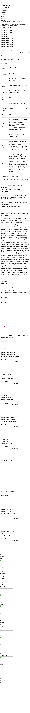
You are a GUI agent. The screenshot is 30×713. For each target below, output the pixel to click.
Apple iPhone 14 (7, 400)
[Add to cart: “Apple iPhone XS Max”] (3, 546)
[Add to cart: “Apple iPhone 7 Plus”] (3, 503)
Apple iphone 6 (6, 443)
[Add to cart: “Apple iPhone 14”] (3, 411)
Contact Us (4, 672)
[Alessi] (14, 610)
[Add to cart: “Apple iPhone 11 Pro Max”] (3, 368)
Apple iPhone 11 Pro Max (10, 356)
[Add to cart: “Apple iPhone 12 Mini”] (3, 389)
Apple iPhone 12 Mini (8, 378)
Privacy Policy (4, 669)
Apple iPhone (4, 55)
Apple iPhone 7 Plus (8, 492)
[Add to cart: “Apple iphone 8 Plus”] (3, 525)
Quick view (3, 371)
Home (2, 50)
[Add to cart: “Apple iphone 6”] (3, 454)
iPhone (26, 179)
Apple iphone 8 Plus (8, 513)
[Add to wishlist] (3, 364)
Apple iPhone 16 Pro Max (10, 421)
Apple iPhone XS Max (9, 535)
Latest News (4, 675)
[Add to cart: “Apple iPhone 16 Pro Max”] (3, 433)
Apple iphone (7, 50)
